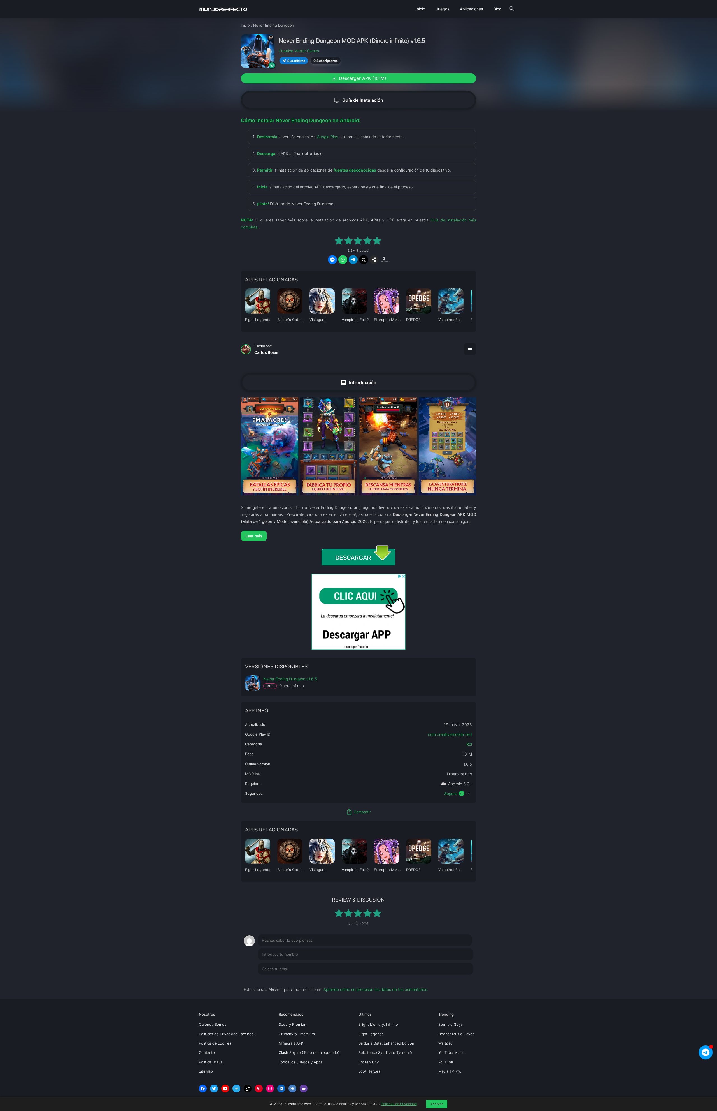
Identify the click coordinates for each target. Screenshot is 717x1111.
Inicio (420, 8)
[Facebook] (203, 1088)
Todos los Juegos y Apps (301, 1062)
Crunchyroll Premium (297, 1034)
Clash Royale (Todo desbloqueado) (309, 1052)
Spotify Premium (293, 1024)
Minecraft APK (291, 1043)
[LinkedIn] (281, 1088)
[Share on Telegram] (353, 259)
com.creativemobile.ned (450, 734)
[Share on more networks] (373, 259)
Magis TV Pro (449, 1071)
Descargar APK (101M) (358, 78)
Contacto (207, 1052)
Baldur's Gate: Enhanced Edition (386, 1043)
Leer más (254, 536)
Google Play (327, 136)
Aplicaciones (471, 8)
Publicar (459, 980)
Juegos (442, 8)
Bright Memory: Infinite (378, 1024)
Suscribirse (296, 61)
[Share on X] (363, 259)
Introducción (358, 382)
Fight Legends (371, 1034)
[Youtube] (225, 1088)
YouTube (445, 1062)
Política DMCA (211, 1062)
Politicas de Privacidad (399, 1104)
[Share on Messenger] (332, 259)
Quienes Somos (212, 1024)
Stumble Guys (450, 1024)
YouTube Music (451, 1052)
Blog (497, 8)
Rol (469, 744)
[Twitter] (214, 1088)
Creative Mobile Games (299, 50)
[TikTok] (248, 1088)
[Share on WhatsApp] (342, 259)
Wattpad (445, 1043)
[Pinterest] (259, 1088)
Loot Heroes (369, 1071)
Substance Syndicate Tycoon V (385, 1052)
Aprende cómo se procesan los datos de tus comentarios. (375, 989)
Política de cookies (215, 1043)
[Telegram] (236, 1088)
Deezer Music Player (456, 1034)
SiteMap (206, 1071)
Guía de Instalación (358, 100)
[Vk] (292, 1088)
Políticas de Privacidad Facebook (227, 1034)
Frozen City (368, 1062)
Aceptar (436, 1104)
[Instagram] (270, 1088)
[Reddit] (304, 1088)
